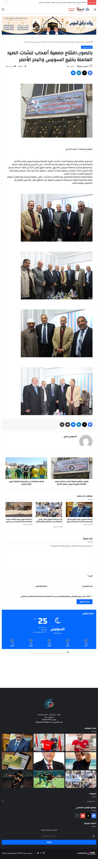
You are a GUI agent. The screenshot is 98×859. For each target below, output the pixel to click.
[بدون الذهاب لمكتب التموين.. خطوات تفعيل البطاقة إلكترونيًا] (17, 761)
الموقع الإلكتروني (41, 586)
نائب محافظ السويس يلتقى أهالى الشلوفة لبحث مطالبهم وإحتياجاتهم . (49, 521)
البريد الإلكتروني (87, 586)
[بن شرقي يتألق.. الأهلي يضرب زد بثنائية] (17, 779)
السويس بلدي (83, 66)
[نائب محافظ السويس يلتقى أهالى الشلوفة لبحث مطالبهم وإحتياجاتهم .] (49, 509)
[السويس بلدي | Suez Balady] (79, 9)
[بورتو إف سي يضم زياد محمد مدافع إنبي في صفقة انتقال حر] (49, 742)
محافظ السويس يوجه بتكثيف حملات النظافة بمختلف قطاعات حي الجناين (19, 520)
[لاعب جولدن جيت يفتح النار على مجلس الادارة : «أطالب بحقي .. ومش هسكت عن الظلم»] (80, 742)
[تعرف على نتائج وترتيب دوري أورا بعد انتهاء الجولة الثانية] (49, 779)
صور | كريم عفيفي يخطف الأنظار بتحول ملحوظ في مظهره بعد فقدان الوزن (62, 2)
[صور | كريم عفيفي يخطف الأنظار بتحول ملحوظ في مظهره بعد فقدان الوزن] (80, 761)
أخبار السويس (79, 42)
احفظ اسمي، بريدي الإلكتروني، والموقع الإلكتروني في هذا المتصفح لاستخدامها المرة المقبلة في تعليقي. (55, 596)
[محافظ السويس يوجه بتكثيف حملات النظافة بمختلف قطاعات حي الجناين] (18, 509)
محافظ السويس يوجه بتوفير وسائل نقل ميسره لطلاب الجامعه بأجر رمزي (80, 520)
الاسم (90, 576)
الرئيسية (88, 42)
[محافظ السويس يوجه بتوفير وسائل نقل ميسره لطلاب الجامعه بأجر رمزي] (79, 509)
